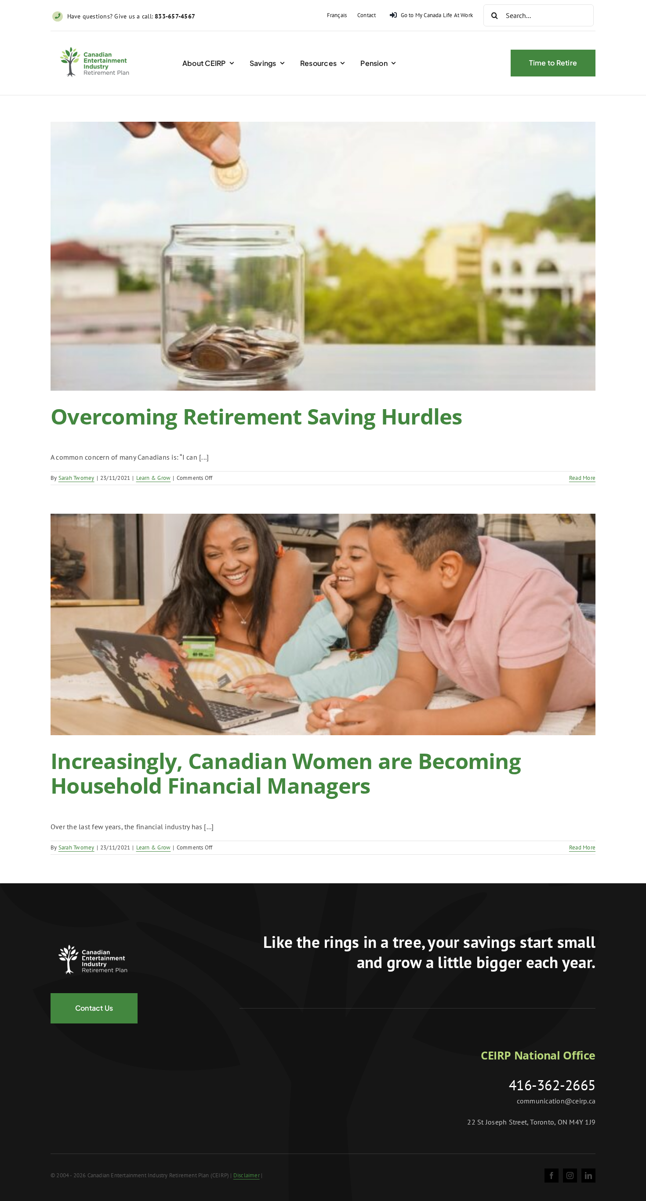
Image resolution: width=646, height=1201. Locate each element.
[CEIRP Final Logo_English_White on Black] (94, 939)
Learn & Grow (153, 478)
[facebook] (551, 1175)
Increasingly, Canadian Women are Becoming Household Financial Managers (286, 773)
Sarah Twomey (76, 478)
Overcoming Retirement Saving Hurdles (256, 416)
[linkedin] (588, 1175)
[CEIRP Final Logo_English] (96, 41)
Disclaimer (246, 1175)
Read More (582, 478)
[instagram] (570, 1175)
